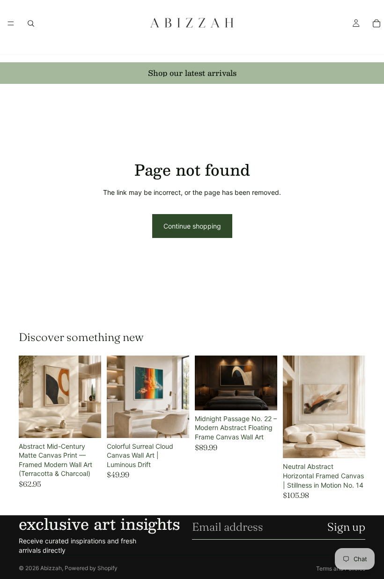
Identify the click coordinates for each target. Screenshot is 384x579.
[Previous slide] (29, 396)
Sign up (346, 527)
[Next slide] (91, 396)
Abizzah (51, 568)
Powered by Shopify (91, 568)
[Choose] (86, 423)
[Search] (31, 23)
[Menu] (11, 23)
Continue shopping (192, 226)
